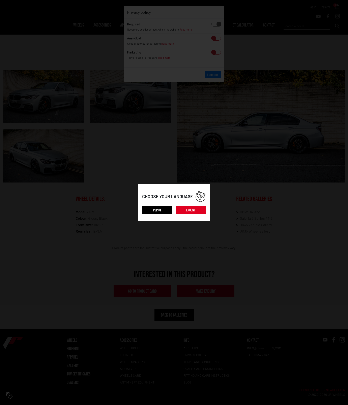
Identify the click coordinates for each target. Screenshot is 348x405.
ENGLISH (191, 210)
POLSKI (157, 210)
